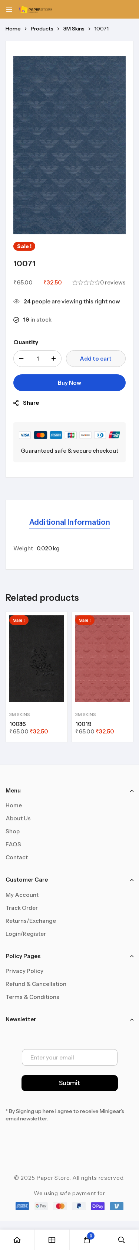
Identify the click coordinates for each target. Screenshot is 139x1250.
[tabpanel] (69, 548)
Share (31, 402)
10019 (83, 723)
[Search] (121, 1240)
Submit (69, 1083)
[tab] (69, 522)
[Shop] (52, 1240)
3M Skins (74, 28)
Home (13, 28)
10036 (17, 723)
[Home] (17, 1240)
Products (42, 28)
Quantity (25, 342)
